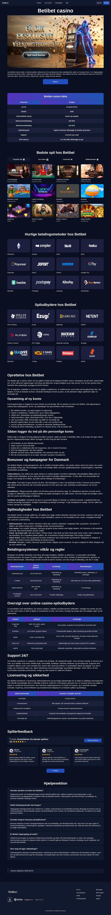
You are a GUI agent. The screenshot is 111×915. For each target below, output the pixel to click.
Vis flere (55, 770)
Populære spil (17, 159)
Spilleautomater (91, 159)
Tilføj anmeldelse (93, 740)
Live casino (42, 159)
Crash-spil (66, 159)
